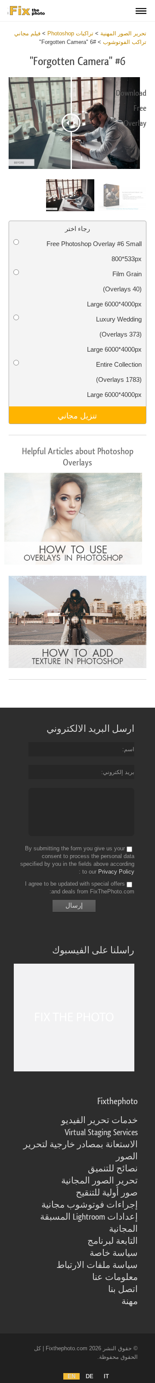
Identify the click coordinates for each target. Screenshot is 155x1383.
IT (106, 1376)
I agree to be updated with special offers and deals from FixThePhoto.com (79, 887)
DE (89, 1376)
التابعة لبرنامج (112, 1241)
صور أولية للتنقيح (107, 1193)
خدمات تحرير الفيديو (99, 1120)
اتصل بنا (123, 1289)
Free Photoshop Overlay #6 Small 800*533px (94, 251)
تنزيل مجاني (77, 415)
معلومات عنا (115, 1277)
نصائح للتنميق (113, 1168)
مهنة (129, 1301)
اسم (129, 749)
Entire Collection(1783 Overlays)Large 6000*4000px (114, 379)
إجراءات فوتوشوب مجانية (89, 1205)
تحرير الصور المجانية (99, 1181)
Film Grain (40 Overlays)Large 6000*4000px (114, 289)
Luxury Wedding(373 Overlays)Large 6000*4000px (114, 334)
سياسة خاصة (114, 1253)
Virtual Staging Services (101, 1132)
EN (71, 1376)
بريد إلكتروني (118, 772)
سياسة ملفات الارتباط (97, 1265)
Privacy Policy (116, 871)
